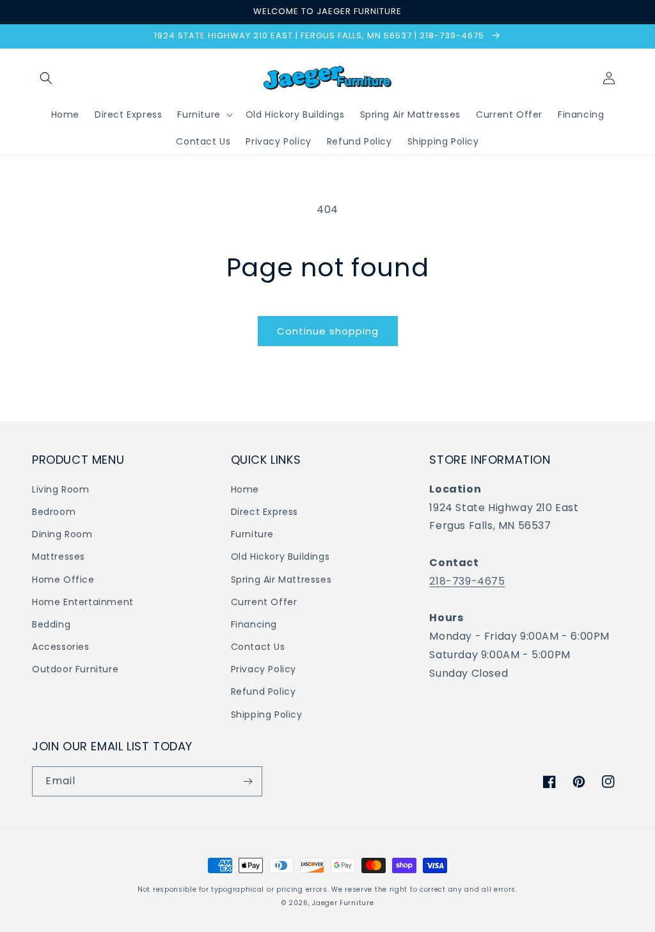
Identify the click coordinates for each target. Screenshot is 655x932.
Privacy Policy (263, 669)
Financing (254, 624)
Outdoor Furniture (75, 669)
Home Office (63, 579)
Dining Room (62, 534)
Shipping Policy (267, 714)
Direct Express (264, 511)
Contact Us (258, 646)
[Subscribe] (247, 781)
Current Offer (264, 602)
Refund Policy (263, 691)
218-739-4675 (467, 581)
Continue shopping (328, 331)
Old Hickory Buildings (280, 556)
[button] (46, 78)
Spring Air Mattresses (281, 579)
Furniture (252, 534)
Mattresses (58, 556)
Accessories (61, 646)
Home (245, 489)
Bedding (51, 624)
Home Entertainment (83, 602)
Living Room (61, 489)
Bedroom (53, 511)
